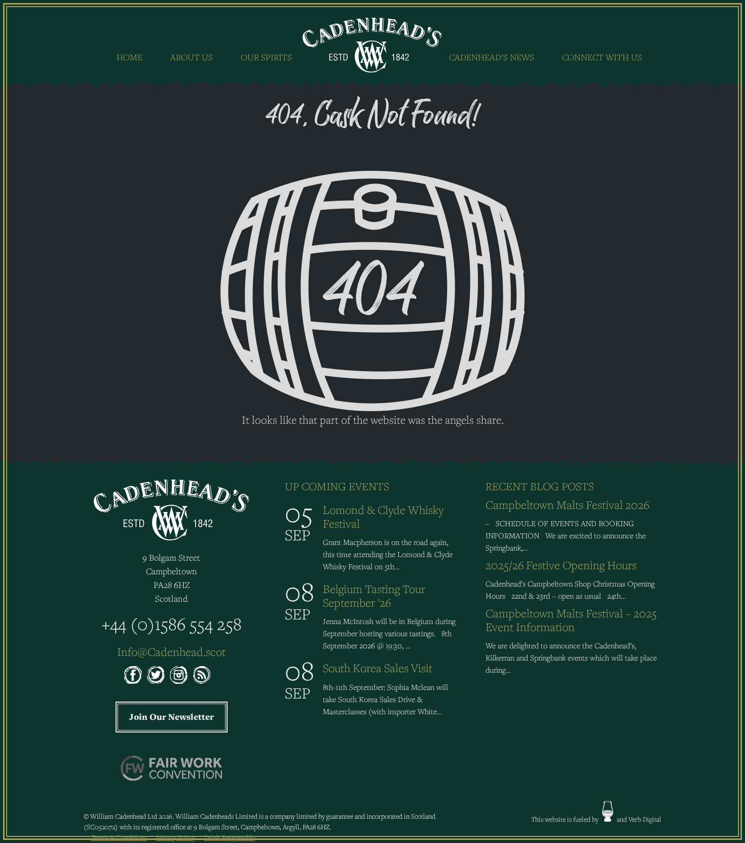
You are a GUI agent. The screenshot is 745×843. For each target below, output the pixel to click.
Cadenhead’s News (491, 57)
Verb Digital (644, 819)
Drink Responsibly (229, 837)
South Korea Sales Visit (377, 668)
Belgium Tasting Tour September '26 (374, 595)
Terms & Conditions (119, 837)
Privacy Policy (175, 837)
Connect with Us (602, 57)
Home (129, 57)
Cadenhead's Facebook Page (133, 675)
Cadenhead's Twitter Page (156, 675)
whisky (607, 811)
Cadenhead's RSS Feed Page (201, 675)
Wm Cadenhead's (372, 45)
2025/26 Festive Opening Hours (561, 565)
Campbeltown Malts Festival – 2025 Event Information (571, 620)
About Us (191, 57)
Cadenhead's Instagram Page (179, 675)
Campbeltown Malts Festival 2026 (567, 504)
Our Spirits (266, 57)
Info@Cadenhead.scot (171, 651)
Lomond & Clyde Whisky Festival (383, 516)
